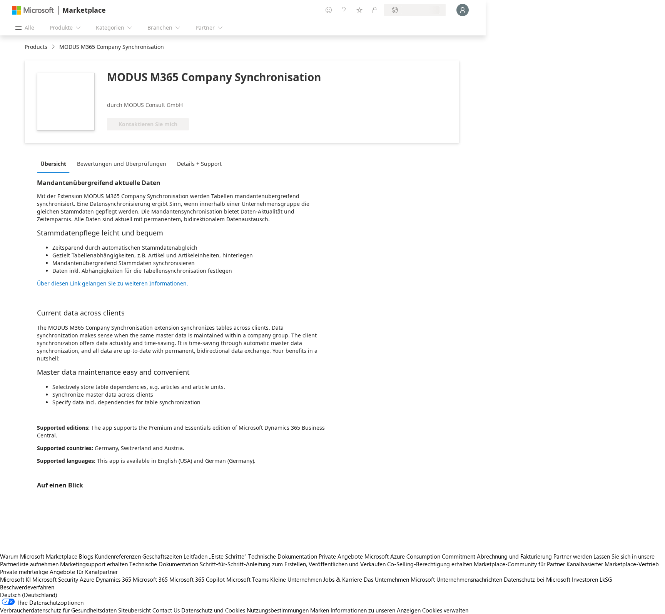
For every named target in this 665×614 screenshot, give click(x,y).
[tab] (55, 163)
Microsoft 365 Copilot (197, 579)
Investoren (585, 579)
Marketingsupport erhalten (94, 564)
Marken (319, 610)
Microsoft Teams (247, 579)
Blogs (86, 556)
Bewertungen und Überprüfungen (121, 163)
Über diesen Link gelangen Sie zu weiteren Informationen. (112, 283)
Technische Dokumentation (282, 556)
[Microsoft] (33, 10)
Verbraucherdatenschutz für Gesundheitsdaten (58, 610)
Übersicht (53, 163)
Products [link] (36, 46)
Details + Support (199, 163)
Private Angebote (341, 556)
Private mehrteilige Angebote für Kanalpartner (59, 572)
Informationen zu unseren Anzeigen (376, 610)
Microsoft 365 (150, 579)
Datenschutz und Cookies (213, 610)
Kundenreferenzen (118, 556)
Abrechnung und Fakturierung (514, 556)
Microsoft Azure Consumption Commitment (420, 556)
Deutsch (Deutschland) (28, 595)
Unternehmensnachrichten (469, 579)
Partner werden (572, 556)
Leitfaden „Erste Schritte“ (215, 556)
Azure (87, 579)
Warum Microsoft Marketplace (38, 556)
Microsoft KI (15, 579)
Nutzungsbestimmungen (278, 610)
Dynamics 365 (113, 579)
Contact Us (166, 610)
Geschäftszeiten (162, 556)
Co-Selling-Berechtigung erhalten (429, 564)
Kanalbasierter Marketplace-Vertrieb (612, 564)
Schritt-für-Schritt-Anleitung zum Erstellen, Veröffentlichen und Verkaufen (293, 564)
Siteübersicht (134, 610)
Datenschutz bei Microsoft (537, 579)
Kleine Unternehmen (296, 579)
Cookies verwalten (445, 610)
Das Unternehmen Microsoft (399, 579)
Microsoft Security (55, 579)
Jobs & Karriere (342, 579)
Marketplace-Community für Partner (519, 564)
